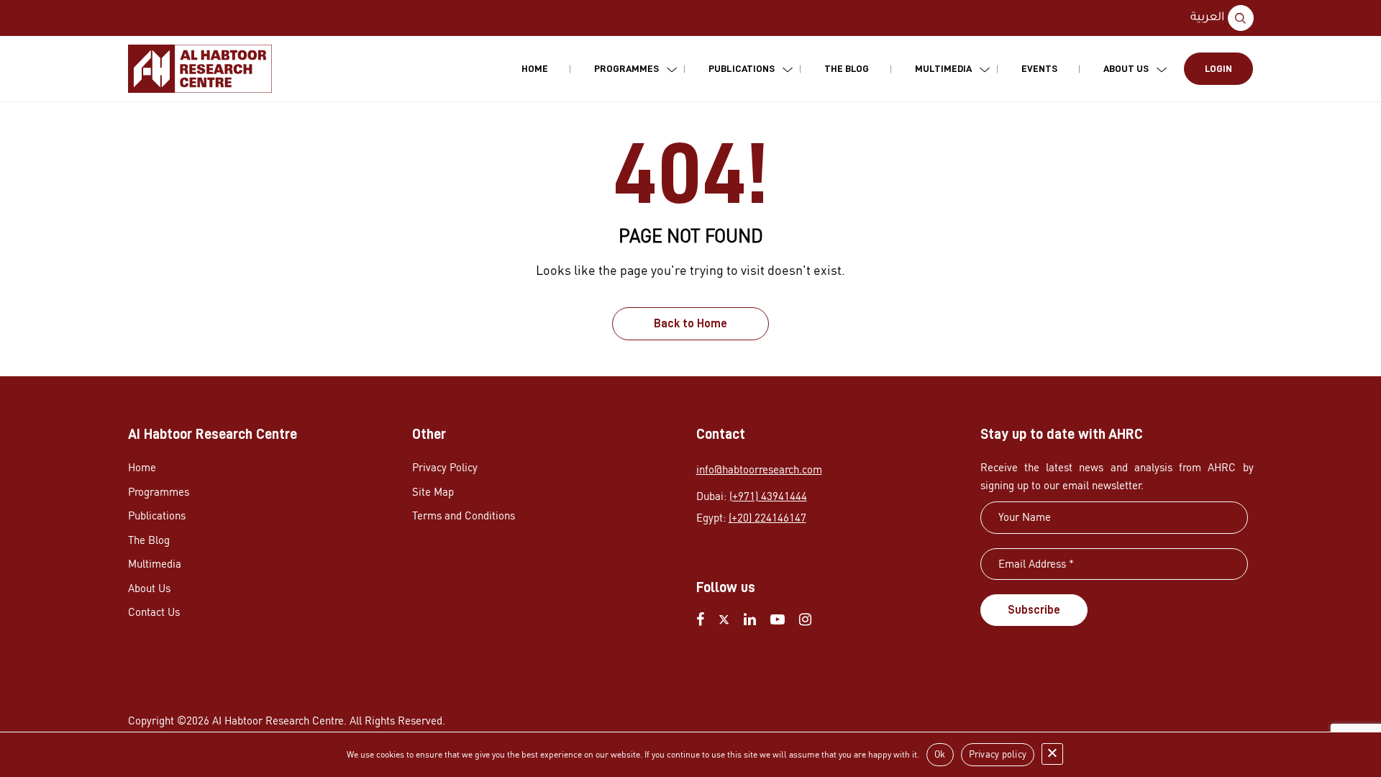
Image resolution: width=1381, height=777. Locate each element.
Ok (940, 754)
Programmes (626, 68)
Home (534, 68)
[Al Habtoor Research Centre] (200, 69)
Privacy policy (998, 754)
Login (1218, 68)
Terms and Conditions (463, 515)
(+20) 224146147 (767, 517)
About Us (1126, 68)
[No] (1052, 754)
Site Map (433, 492)
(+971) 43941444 (768, 496)
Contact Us (154, 612)
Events (1039, 68)
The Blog (846, 68)
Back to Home (690, 324)
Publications (741, 68)
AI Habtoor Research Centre (278, 720)
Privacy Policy (445, 467)
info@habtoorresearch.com (759, 469)
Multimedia (943, 68)
